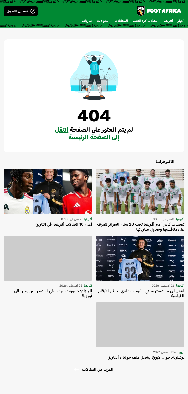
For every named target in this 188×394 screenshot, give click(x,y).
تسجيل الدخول (17, 11)
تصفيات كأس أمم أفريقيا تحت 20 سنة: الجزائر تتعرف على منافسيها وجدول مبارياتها (140, 227)
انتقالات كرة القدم (146, 21)
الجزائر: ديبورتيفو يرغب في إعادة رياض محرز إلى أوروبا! (53, 293)
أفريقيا (168, 21)
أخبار (181, 21)
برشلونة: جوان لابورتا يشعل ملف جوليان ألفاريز (146, 357)
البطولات (103, 21)
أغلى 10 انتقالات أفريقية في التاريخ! (63, 224)
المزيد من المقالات (97, 369)
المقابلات (121, 21)
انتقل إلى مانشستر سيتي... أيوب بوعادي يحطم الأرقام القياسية (141, 293)
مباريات (87, 21)
